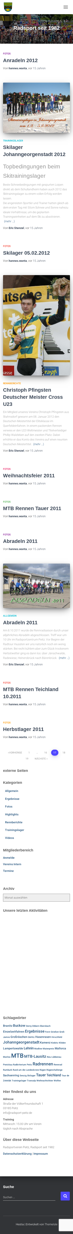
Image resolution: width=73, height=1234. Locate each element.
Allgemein (10, 615)
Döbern (35, 1026)
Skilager (31, 1075)
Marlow (7, 1057)
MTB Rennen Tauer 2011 (32, 508)
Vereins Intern (12, 864)
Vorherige (15, 752)
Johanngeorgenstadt (21, 1042)
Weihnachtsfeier (44, 1080)
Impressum (40, 1153)
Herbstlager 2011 (23, 729)
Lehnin (29, 1048)
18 (63, 752)
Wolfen (57, 1080)
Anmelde (9, 857)
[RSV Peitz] (9, 7)
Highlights (11, 814)
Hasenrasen (43, 1037)
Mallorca (60, 1048)
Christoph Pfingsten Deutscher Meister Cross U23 (33, 397)
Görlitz (31, 1037)
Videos (9, 837)
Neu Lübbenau (54, 1057)
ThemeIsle (51, 1224)
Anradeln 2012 (20, 60)
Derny (29, 1026)
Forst (47, 1032)
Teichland (53, 1075)
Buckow (19, 1025)
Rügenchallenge (54, 1070)
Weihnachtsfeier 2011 (29, 475)
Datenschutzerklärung (17, 1153)
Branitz (7, 1026)
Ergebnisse (12, 798)
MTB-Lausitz (35, 1056)
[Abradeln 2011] (36, 586)
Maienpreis (48, 1048)
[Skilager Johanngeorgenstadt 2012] (36, 108)
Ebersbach (45, 1026)
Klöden (62, 1042)
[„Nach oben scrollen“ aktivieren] (65, 1226)
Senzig (23, 1075)
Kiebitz (54, 1042)
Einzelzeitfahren (13, 1031)
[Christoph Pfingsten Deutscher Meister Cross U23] (36, 325)
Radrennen (43, 1064)
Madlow (38, 1048)
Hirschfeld (57, 1037)
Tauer (41, 1075)
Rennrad (58, 1064)
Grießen (55, 1032)
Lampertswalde (13, 1048)
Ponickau (7, 1064)
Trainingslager (13, 140)
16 (45, 752)
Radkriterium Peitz (22, 1064)
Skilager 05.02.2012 (26, 253)
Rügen (43, 1070)
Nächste (40, 758)
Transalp (31, 1080)
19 (27, 758)
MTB (17, 1055)
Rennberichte (12, 383)
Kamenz (45, 1042)
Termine (8, 870)
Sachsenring (11, 1075)
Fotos (7, 53)
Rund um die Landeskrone (26, 1070)
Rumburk (7, 1070)
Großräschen (19, 1037)
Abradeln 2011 (20, 541)
